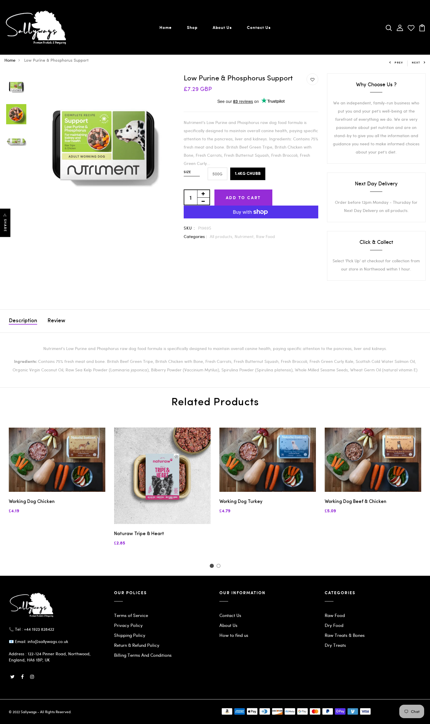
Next (416, 62)
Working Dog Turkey (240, 501)
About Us (222, 27)
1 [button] (212, 567)
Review (56, 321)
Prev (399, 62)
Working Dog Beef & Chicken (355, 501)
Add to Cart (243, 197)
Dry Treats (335, 645)
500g (217, 174)
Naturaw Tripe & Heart (139, 534)
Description (23, 321)
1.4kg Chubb (248, 174)
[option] (16, 87)
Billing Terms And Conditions (143, 655)
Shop (192, 27)
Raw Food (265, 236)
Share (5, 225)
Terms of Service (131, 615)
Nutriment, (245, 236)
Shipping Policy (129, 635)
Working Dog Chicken (32, 501)
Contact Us (259, 27)
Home (165, 27)
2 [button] (220, 567)
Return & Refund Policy (136, 645)
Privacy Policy (128, 625)
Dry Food (334, 625)
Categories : (195, 236)
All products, (222, 236)
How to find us (233, 635)
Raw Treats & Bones (345, 635)
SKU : (189, 228)
